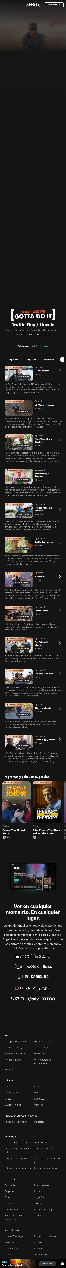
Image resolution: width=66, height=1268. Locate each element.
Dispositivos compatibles (18, 1158)
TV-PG (28, 334)
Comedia (9, 1086)
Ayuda (37, 1215)
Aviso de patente (43, 1148)
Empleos (9, 1191)
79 (38, 837)
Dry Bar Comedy (13, 1047)
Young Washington (15, 1236)
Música (8, 1203)
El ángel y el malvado (45, 1236)
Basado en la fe (13, 1104)
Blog (7, 1197)
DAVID (8, 1254)
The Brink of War (14, 1242)
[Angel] (33, 5)
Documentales (12, 1092)
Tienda (37, 1203)
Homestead (40, 1053)
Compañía (10, 1185)
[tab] (13, 359)
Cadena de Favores (15, 1209)
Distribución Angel (44, 1209)
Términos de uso (42, 1142)
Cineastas (39, 1121)
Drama (37, 1086)
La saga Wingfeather (16, 1041)
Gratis (8, 1098)
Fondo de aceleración (16, 1121)
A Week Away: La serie (16, 1053)
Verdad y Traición (14, 1059)
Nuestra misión (42, 1185)
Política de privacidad (16, 1142)
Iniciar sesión (43, 346)
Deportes (39, 1098)
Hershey (38, 1248)
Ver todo (9, 1069)
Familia (37, 1092)
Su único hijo (41, 1047)
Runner (38, 1242)
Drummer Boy (12, 1248)
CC (47, 334)
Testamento (40, 1254)
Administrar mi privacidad (18, 1168)
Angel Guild (40, 1197)
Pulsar (37, 1191)
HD (39, 334)
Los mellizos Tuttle (43, 1041)
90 (8, 837)
